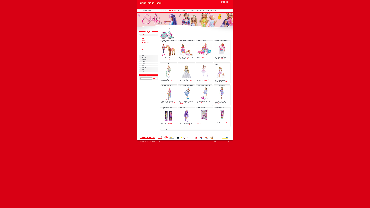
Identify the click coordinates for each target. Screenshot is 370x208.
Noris (143, 49)
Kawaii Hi (144, 53)
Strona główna (169, 28)
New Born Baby (145, 42)
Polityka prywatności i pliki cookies (222, 141)
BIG (143, 69)
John (143, 71)
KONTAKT (198, 10)
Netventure (179, 141)
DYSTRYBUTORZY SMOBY (210, 10)
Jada (143, 65)
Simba (181, 28)
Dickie (143, 55)
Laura (143, 40)
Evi (142, 36)
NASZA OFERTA (172, 10)
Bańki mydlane (145, 46)
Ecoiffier (144, 63)
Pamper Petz (145, 51)
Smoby (143, 61)
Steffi (184, 28)
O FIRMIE (163, 10)
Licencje (144, 59)
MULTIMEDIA (191, 10)
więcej (169, 59)
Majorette (144, 57)
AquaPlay (144, 67)
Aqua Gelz (144, 44)
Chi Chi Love (145, 48)
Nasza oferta (176, 28)
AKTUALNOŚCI (182, 10)
